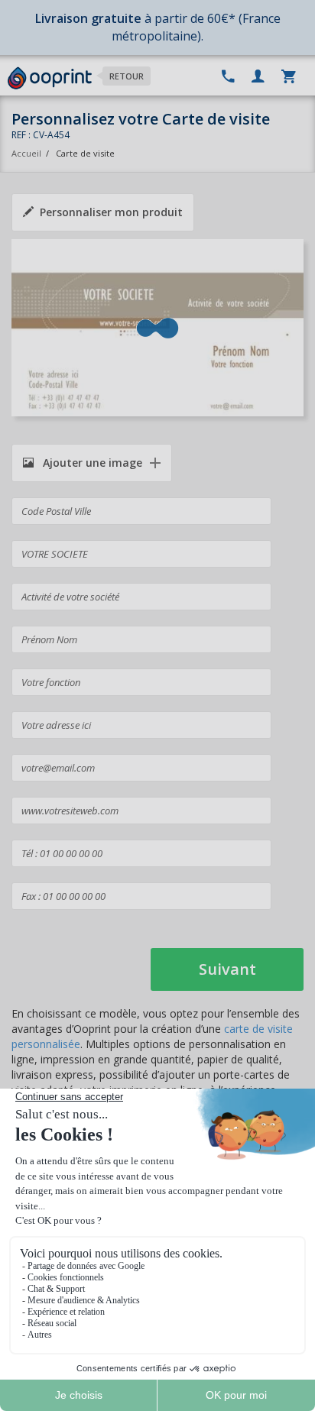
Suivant (227, 969)
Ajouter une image (91, 462)
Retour (126, 76)
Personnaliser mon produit (111, 212)
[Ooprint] (50, 78)
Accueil (26, 153)
